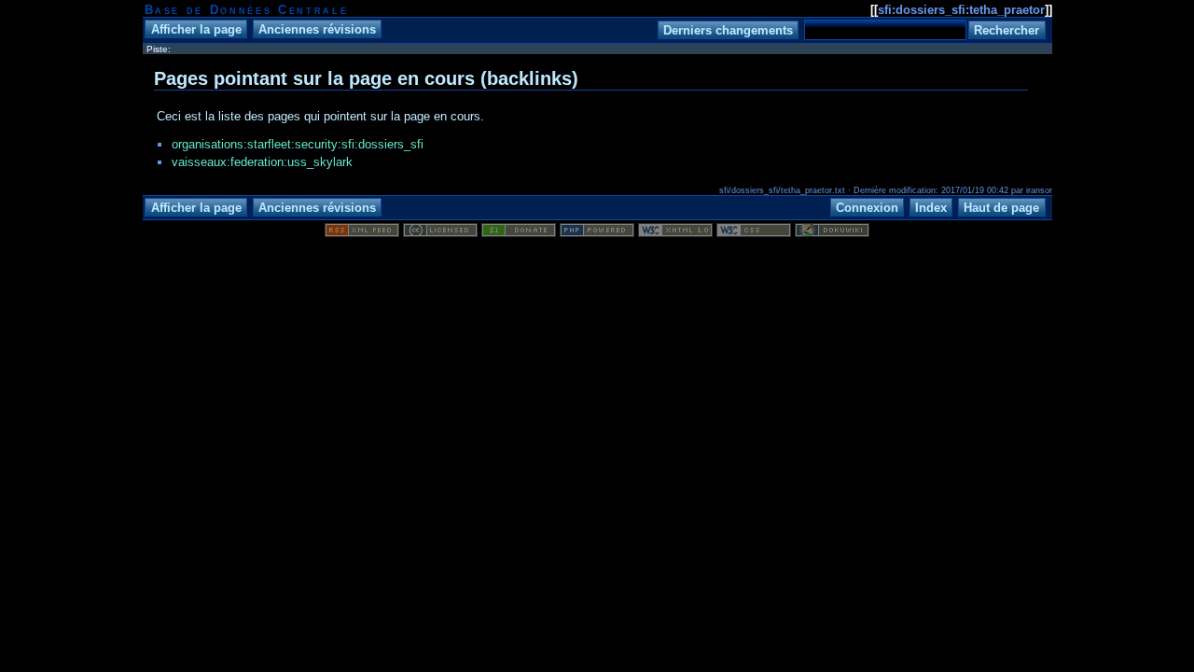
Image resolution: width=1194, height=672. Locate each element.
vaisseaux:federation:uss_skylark (262, 162)
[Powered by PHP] (597, 233)
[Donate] (518, 233)
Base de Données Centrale (247, 10)
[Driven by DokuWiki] (832, 233)
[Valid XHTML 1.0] (675, 233)
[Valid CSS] (753, 233)
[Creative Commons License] (440, 233)
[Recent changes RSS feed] (362, 233)
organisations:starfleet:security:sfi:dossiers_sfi (297, 144)
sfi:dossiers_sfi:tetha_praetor (961, 10)
